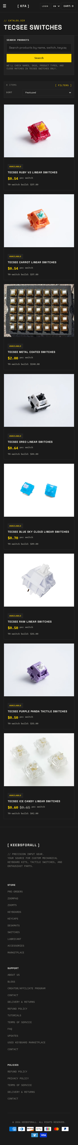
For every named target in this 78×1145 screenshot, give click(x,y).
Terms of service (20, 1085)
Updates (13, 1035)
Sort (9, 92)
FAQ (10, 1029)
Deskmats (14, 925)
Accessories (16, 945)
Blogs (11, 981)
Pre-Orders (15, 891)
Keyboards (14, 912)
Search (39, 58)
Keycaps (13, 918)
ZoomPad (13, 898)
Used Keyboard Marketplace (26, 1042)
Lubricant (14, 939)
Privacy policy (18, 1078)
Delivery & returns (21, 1001)
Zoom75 (12, 905)
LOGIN (45, 6)
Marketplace (16, 952)
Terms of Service (20, 1022)
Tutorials (14, 1015)
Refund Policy (17, 1008)
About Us (14, 974)
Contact (13, 995)
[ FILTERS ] (63, 85)
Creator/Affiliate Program (26, 988)
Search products (18, 39)
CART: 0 (69, 6)
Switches (14, 932)
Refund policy (17, 1071)
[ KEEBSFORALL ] (24, 845)
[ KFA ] (23, 6)
